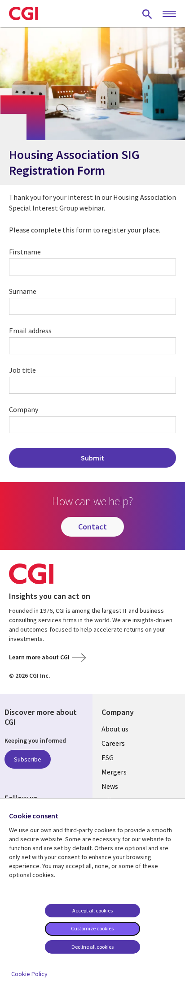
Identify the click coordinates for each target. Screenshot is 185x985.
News (109, 786)
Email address (30, 330)
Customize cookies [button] (92, 928)
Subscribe (27, 759)
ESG (107, 757)
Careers (113, 743)
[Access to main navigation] (169, 14)
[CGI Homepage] (23, 13)
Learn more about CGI (39, 657)
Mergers (114, 771)
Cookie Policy (29, 974)
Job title (22, 370)
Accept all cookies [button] (92, 910)
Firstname (25, 251)
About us (114, 728)
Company (23, 409)
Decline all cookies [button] (92, 946)
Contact (92, 526)
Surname (22, 291)
